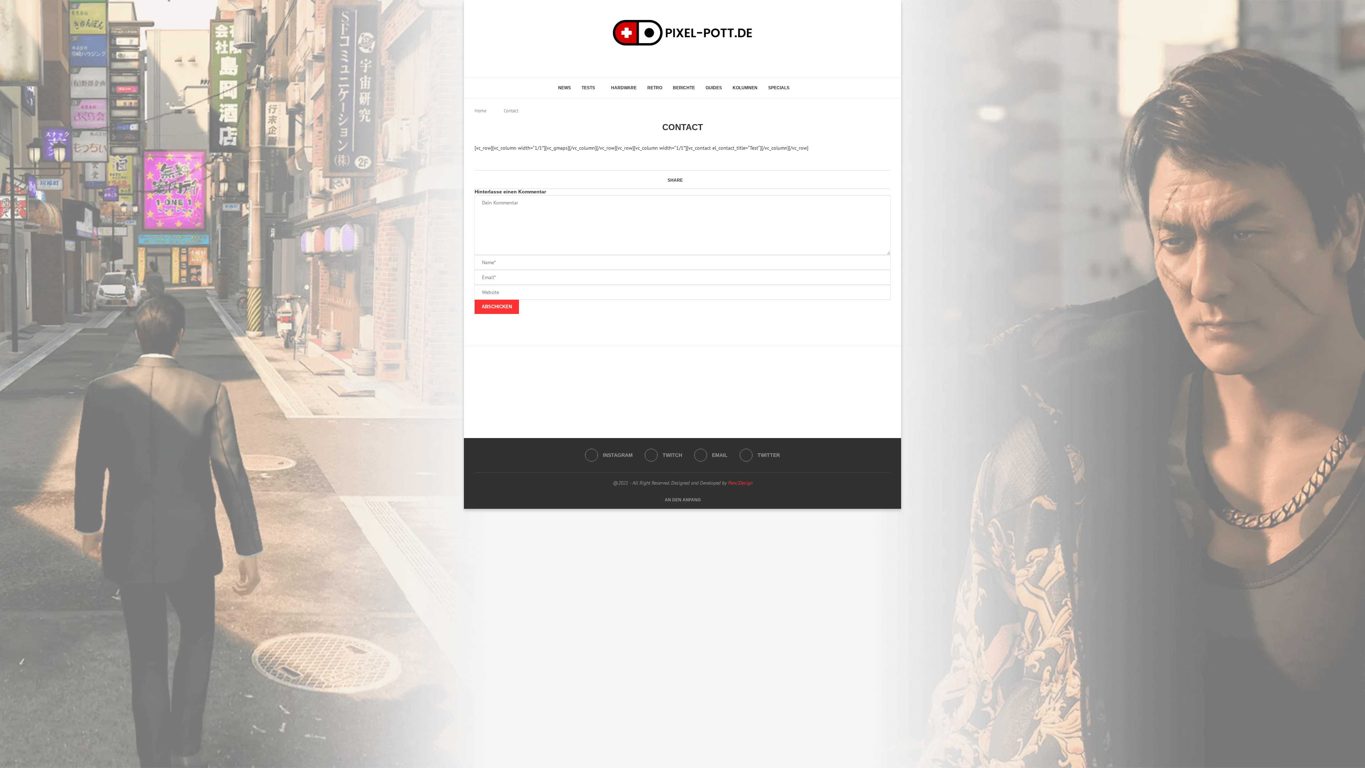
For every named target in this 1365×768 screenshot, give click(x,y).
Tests (588, 87)
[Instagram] (669, 60)
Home (481, 111)
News (564, 87)
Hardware (624, 87)
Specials (778, 87)
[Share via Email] (696, 179)
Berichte (684, 87)
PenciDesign (740, 483)
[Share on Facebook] (686, 179)
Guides (714, 87)
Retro (654, 87)
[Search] (803, 88)
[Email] (689, 60)
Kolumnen (745, 87)
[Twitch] (679, 60)
